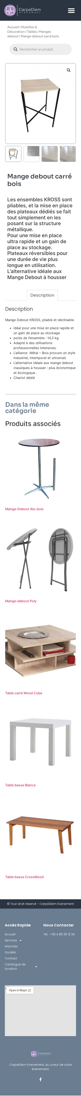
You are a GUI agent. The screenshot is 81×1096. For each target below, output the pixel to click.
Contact (11, 958)
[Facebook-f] (40, 1079)
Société (10, 952)
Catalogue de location (15, 966)
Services (11, 940)
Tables (32, 32)
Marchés (11, 946)
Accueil (13, 27)
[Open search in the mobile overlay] (40, 49)
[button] (71, 10)
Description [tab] (42, 295)
